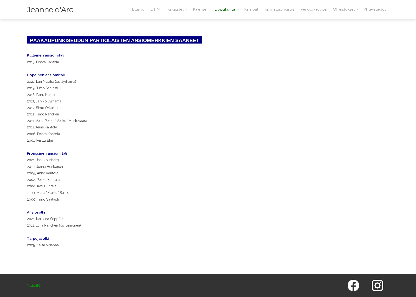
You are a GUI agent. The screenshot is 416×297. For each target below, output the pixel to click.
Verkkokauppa (314, 9)
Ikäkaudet (175, 9)
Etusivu (138, 9)
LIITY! (155, 9)
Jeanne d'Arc (50, 9)
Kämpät (251, 9)
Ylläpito (34, 285)
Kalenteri (200, 9)
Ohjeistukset (344, 9)
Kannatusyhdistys (279, 9)
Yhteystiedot (375, 9)
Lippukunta (225, 9)
